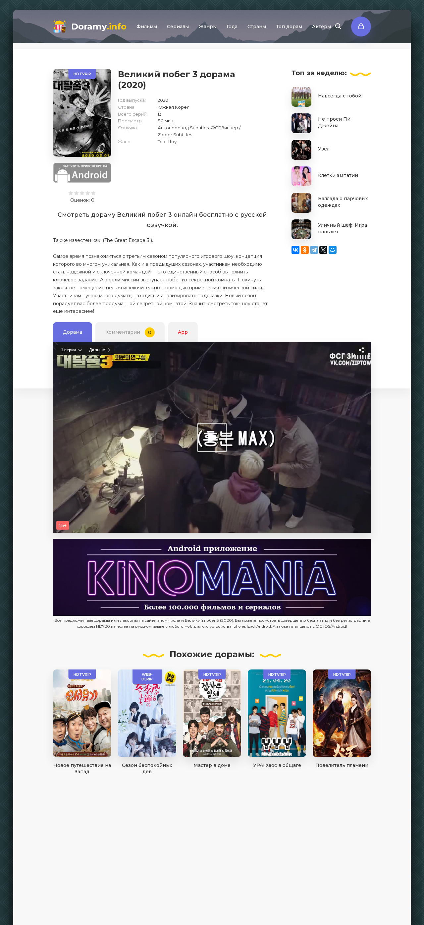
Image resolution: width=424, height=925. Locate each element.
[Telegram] (314, 250)
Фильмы (146, 26)
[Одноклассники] (305, 250)
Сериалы (178, 26)
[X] (323, 250)
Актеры (321, 26)
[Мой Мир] (333, 250)
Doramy (99, 26)
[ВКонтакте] (295, 250)
